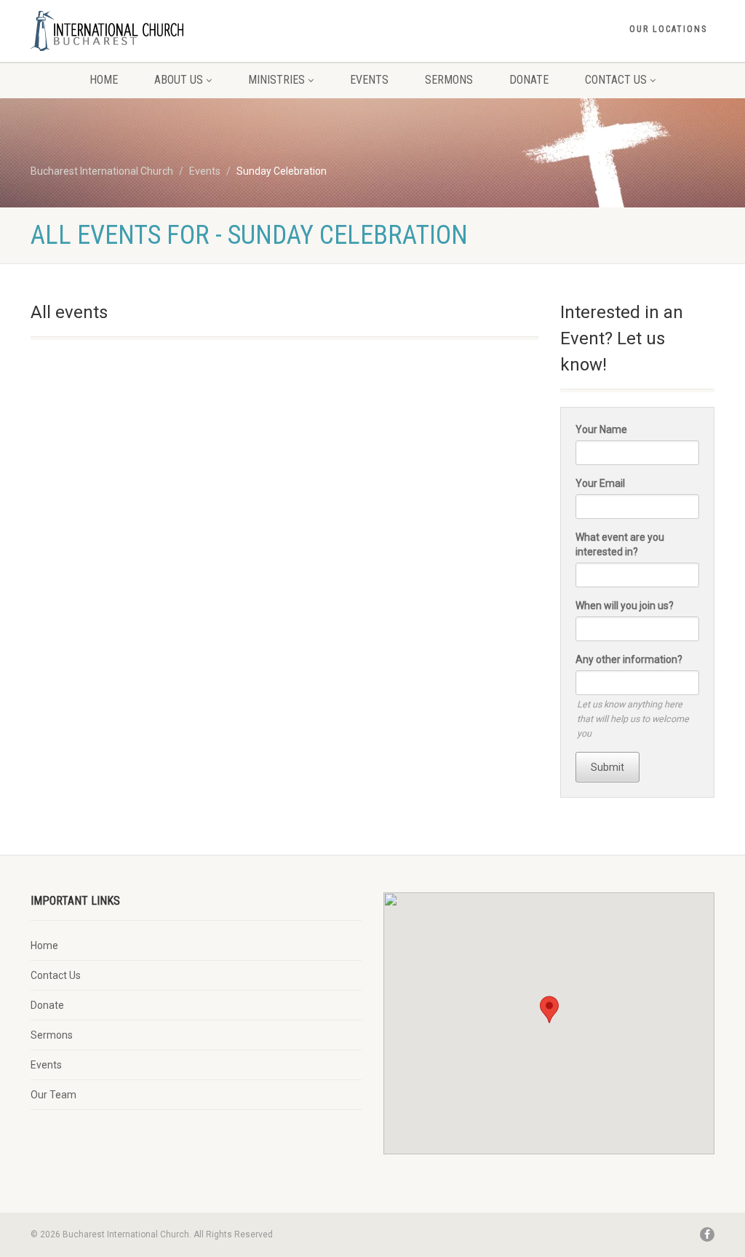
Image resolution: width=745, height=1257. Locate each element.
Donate (529, 80)
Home (103, 80)
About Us (178, 80)
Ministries (276, 80)
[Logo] (137, 31)
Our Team (53, 1095)
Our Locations (668, 29)
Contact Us (616, 80)
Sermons (449, 80)
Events (369, 80)
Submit (607, 767)
